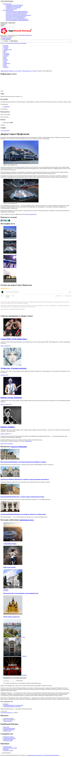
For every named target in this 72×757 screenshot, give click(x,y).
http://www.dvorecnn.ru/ (31, 214)
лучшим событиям (5, 39)
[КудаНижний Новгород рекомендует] (12, 656)
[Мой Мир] (5, 220)
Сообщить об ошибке (8, 718)
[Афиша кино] (12, 675)
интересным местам (7, 37)
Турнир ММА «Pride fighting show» (14, 339)
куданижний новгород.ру (7, 712)
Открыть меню (4, 22)
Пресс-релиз (6, 727)
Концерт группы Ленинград (11, 397)
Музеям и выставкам (8, 739)
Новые (2, 295)
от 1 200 (4, 433)
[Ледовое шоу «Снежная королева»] (36, 357)
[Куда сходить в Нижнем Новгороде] (16, 34)
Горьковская (6, 106)
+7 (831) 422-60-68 (5, 130)
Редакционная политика (9, 728)
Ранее (12, 295)
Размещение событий (8, 736)
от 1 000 (4, 345)
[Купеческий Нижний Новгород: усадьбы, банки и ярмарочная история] (10, 494)
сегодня (8, 43)
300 (3, 375)
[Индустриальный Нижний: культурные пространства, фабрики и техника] (10, 459)
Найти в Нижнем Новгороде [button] (7, 1)
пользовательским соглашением (34, 755)
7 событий (24, 656)
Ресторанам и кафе (7, 740)
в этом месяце (23, 43)
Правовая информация (8, 729)
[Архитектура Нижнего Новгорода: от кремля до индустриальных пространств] (10, 476)
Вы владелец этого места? (7, 443)
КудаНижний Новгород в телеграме (12, 706)
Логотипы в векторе (8, 750)
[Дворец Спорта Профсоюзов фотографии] (36, 232)
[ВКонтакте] (1, 220)
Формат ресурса (7, 730)
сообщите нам (28, 441)
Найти (2, 25)
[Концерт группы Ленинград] (36, 386)
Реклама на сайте (7, 746)
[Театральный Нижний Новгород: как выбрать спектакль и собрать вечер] (10, 511)
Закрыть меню (12, 22)
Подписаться (20, 680)
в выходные (16, 43)
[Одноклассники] (3, 220)
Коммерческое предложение (10, 747)
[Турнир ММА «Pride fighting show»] (36, 327)
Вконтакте (5, 704)
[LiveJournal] (9, 220)
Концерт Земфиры (8, 427)
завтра (11, 43)
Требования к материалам (9, 738)
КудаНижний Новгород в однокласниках (13, 705)
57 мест (23, 637)
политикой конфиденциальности (51, 755)
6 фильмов (24, 675)
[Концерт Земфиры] (36, 415)
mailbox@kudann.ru (8, 721)
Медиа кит (6, 749)
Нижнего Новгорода (27, 35)
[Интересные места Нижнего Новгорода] (12, 637)
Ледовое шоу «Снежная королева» (14, 368)
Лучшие (7, 295)
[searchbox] (36, 26)
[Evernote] (7, 220)
